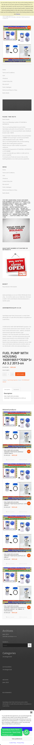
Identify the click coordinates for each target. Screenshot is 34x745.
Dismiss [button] (18, 14)
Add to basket (20, 374)
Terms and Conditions (9, 172)
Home (4, 170)
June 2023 (6, 634)
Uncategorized (7, 656)
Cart (4, 175)
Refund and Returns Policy (10, 190)
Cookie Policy (12, 742)
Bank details (6, 193)
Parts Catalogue (7, 187)
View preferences (17, 739)
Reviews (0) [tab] (16, 389)
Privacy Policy (20, 742)
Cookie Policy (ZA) (7, 181)
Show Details (23, 459)
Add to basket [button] (10, 459)
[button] (31, 712)
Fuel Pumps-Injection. (12, 380)
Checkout (5, 178)
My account (6, 184)
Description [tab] (7, 389)
